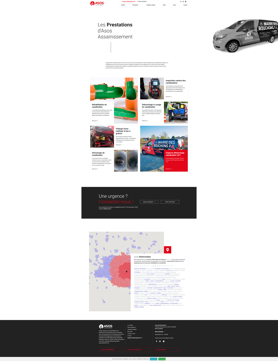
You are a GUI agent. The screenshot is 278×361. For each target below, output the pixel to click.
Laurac (174, 291)
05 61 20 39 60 (142, 1)
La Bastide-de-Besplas (179, 268)
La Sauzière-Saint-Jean (140, 274)
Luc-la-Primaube (173, 303)
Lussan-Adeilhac (142, 305)
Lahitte (168, 286)
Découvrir (94, 120)
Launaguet (164, 291)
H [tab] (148, 266)
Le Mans (180, 296)
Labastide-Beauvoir (175, 274)
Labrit (163, 279)
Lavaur (163, 293)
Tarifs (164, 5)
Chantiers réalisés (150, 5)
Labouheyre (147, 279)
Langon (164, 288)
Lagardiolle (170, 284)
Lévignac (173, 305)
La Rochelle (137, 272)
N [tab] (157, 266)
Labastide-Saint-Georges (161, 275)
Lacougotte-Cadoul (139, 282)
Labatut (174, 277)
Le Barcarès (164, 295)
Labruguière (168, 279)
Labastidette (168, 277)
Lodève (162, 301)
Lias (165, 300)
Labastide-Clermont (139, 275)
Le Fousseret (164, 296)
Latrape (154, 291)
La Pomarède (181, 270)
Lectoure (154, 298)
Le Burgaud (175, 295)
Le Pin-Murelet (137, 298)
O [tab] (159, 266)
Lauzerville (142, 293)
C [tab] (138, 266)
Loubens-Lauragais (139, 303)
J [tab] (151, 266)
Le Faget (147, 296)
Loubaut (177, 301)
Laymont (150, 295)
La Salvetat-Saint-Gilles (170, 272)
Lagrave (149, 286)
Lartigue (160, 289)
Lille (173, 300)
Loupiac (152, 303)
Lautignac (179, 291)
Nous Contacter (159, 331)
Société (123, 5)
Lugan (180, 303)
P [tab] (161, 266)
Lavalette (147, 293)
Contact (185, 5)
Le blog (129, 335)
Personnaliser (153, 359)
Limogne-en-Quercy (139, 301)
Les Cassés (180, 298)
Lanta (175, 288)
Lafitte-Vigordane (138, 284)
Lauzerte (136, 293)
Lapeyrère (146, 289)
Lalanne (173, 286)
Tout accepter (162, 359)
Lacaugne (166, 281)
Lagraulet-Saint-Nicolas (140, 286)
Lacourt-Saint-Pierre (149, 282)
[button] (126, 271)
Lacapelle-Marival (159, 281)
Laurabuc (169, 291)
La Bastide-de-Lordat (139, 270)
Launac (159, 291)
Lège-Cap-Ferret (157, 305)
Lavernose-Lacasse (139, 295)
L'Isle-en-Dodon (165, 268)
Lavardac (152, 293)
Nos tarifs (129, 331)
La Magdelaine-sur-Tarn (171, 270)
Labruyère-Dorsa (176, 279)
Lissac (158, 301)
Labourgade (154, 279)
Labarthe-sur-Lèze (159, 274)
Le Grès (170, 296)
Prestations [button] (135, 5)
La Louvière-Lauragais (158, 270)
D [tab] (140, 266)
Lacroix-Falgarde (165, 282)
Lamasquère (143, 288)
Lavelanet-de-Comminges (172, 293)
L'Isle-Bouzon (143, 268)
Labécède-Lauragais (139, 281)
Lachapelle (178, 281)
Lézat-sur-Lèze (179, 305)
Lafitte (175, 282)
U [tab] (170, 266)
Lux (148, 305)
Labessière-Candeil (139, 279)
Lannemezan (170, 288)
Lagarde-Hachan (152, 284)
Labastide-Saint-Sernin (140, 277)
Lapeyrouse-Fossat (139, 289)
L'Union (171, 268)
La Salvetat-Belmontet (146, 272)
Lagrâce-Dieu (154, 286)
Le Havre (175, 296)
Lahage (160, 286)
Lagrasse (176, 284)
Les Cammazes (173, 298)
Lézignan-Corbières (139, 307)
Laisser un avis (131, 333)
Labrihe (159, 279)
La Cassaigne (148, 270)
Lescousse (136, 300)
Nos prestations (131, 327)
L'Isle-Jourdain (150, 268)
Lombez (166, 301)
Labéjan (147, 281)
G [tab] (146, 266)
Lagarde (145, 284)
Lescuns (147, 300)
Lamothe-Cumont (157, 288)
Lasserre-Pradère (177, 289)
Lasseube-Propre (138, 291)
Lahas (164, 286)
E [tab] (142, 266)
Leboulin (149, 298)
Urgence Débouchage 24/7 (128, 1)
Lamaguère (137, 288)
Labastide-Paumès (149, 275)
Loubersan (147, 303)
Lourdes (157, 303)
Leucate (158, 300)
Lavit (145, 295)
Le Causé (142, 296)
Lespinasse (152, 300)
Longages (171, 301)
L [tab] (153, 266)
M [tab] (155, 266)
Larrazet (155, 289)
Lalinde (177, 286)
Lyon (151, 305)
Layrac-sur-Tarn (157, 295)
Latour (150, 291)
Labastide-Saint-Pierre (173, 275)
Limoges (177, 300)
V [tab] (172, 266)
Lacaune (172, 281)
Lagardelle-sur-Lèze (162, 284)
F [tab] (144, 266)
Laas (147, 274)
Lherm (162, 300)
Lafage (171, 282)
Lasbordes (169, 289)
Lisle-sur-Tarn (152, 301)
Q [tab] (163, 266)
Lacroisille (157, 282)
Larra (151, 289)
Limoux (146, 301)
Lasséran (145, 291)
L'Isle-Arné (136, 268)
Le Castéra (136, 296)
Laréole (164, 289)
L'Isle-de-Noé (158, 268)
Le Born (170, 295)
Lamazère (149, 288)
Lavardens (158, 293)
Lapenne (180, 288)
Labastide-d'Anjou (159, 277)
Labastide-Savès (150, 277)
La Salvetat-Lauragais (158, 272)
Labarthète (167, 274)
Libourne (169, 300)
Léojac (168, 305)
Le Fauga (152, 296)
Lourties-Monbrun (164, 303)
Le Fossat (158, 296)
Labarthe (151, 274)
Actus (174, 5)
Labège (183, 279)
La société (130, 325)
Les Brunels (165, 298)
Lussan (136, 305)
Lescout (142, 300)
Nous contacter (148, 202)
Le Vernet (144, 298)
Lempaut (159, 298)
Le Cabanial (182, 295)
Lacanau (152, 281)
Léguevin (163, 305)
